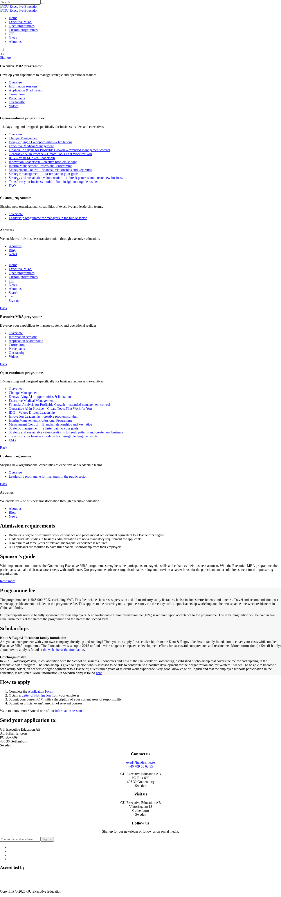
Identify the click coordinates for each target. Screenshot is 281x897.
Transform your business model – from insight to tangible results (53, 182)
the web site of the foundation (63, 649)
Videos (13, 106)
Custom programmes (23, 30)
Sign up (5, 57)
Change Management (23, 138)
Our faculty (17, 102)
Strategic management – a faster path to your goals (43, 174)
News (13, 38)
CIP (11, 34)
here (99, 673)
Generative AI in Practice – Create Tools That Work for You (50, 154)
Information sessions (23, 86)
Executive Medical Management (31, 146)
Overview (16, 82)
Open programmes (21, 26)
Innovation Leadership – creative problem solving (43, 162)
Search (13, 293)
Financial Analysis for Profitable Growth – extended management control (59, 150)
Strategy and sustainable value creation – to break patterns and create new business (66, 178)
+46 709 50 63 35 (140, 766)
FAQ (12, 185)
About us (15, 42)
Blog (12, 250)
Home (13, 18)
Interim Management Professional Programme (40, 166)
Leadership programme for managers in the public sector (48, 218)
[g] (43, 3)
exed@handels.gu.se (140, 762)
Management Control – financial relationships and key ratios (50, 170)
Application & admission (26, 90)
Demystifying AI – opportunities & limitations (40, 142)
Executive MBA (20, 22)
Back (3, 308)
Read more (7, 581)
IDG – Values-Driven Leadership (32, 158)
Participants (17, 98)
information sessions (69, 711)
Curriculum (17, 94)
